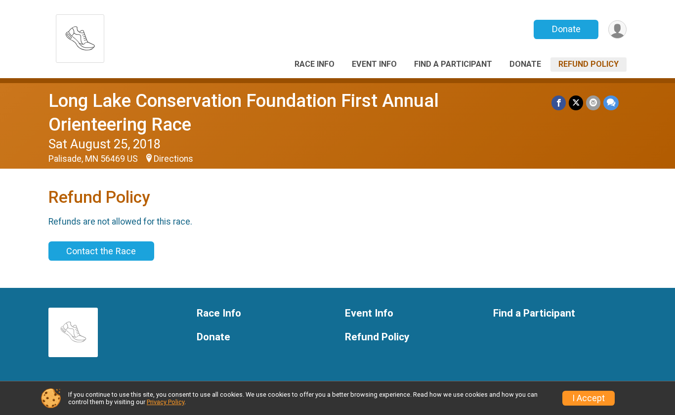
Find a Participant (453, 64)
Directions (173, 159)
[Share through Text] (611, 102)
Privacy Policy (165, 402)
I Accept (588, 398)
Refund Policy (588, 64)
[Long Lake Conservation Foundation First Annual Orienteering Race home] (80, 36)
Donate (566, 29)
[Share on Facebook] (558, 102)
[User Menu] (617, 29)
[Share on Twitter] (576, 102)
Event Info (374, 64)
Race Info (315, 64)
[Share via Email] (593, 102)
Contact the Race (101, 251)
